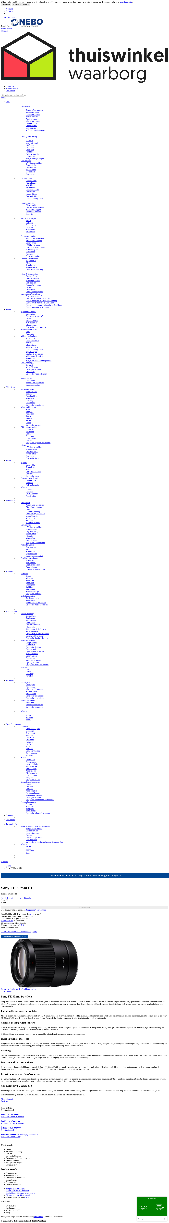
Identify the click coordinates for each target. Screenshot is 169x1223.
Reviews (4, 1101)
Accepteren (17, 4)
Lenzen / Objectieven (34, 837)
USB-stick (30, 737)
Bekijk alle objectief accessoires (38, 443)
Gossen (29, 671)
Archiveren (30, 287)
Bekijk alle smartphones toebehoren (40, 800)
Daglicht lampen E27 (34, 625)
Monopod (29, 578)
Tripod (28, 576)
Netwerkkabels (31, 764)
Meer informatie (126, 2)
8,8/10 (26, 1197)
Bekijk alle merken (33, 425)
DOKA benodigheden (34, 292)
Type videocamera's (28, 312)
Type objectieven (27, 389)
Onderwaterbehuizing (34, 269)
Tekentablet (30, 733)
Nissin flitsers (31, 187)
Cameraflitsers (26, 178)
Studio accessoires (28, 640)
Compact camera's (33, 114)
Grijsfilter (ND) (32, 167)
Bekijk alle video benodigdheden (38, 360)
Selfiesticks (30, 358)
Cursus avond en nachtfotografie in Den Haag (44, 305)
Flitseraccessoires (27, 203)
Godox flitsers (31, 194)
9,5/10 (21, 925)
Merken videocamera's (29, 329)
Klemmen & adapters (34, 660)
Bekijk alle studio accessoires (37, 665)
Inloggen (9, 11)
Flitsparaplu (30, 627)
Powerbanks (30, 232)
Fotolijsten (30, 560)
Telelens (29, 394)
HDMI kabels (31, 769)
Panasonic (30, 334)
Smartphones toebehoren (30, 782)
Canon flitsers (31, 181)
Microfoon (30, 746)
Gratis (3, 918)
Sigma (28, 416)
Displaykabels (31, 773)
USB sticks (30, 156)
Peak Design (31, 496)
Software (29, 755)
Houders (29, 784)
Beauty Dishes (31, 656)
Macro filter (30, 172)
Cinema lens (30, 380)
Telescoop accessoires (34, 705)
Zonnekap (30, 436)
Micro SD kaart (32, 143)
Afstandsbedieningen (34, 241)
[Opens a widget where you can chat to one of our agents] (152, 1209)
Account (9, 9)
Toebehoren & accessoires (36, 603)
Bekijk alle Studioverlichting (37, 638)
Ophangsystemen (32, 662)
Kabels (23, 757)
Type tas (24, 463)
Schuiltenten (30, 265)
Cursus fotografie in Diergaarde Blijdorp (41, 301)
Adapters (29, 777)
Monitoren (30, 731)
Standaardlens (31, 392)
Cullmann (29, 491)
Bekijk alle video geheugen (36, 374)
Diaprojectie (30, 289)
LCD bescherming (33, 245)
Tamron (29, 418)
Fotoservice (10, 91)
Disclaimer (38, 1217)
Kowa (28, 720)
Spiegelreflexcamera (34, 829)
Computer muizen (33, 751)
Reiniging (29, 254)
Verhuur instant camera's (35, 130)
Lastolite (29, 669)
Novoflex (29, 676)
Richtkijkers (30, 687)
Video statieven (32, 347)
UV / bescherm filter (34, 163)
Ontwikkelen (31, 283)
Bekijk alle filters (32, 458)
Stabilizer (29, 587)
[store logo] (27, 26)
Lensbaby (29, 400)
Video (8, 309)
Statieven (9, 571)
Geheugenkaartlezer (33, 154)
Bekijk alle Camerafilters (35, 543)
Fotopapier (30, 809)
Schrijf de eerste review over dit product (16, 898)
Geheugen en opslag (29, 136)
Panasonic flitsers (32, 196)
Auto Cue (29, 343)
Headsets (29, 786)
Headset (29, 744)
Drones (28, 318)
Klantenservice (12, 88)
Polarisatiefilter (31, 165)
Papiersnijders (31, 567)
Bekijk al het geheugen (35, 158)
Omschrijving (6, 991)
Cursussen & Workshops (30, 294)
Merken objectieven (28, 407)
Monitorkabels (31, 766)
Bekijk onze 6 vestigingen (35, 910)
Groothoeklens (31, 396)
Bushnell (29, 717)
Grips (28, 509)
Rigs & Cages (31, 352)
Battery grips (31, 225)
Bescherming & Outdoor (35, 247)
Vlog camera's (31, 126)
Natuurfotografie (27, 545)
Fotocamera (25, 106)
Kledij (28, 263)
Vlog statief (30, 589)
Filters (23, 445)
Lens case (29, 474)
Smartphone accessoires (35, 795)
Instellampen (31, 620)
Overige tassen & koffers (30, 478)
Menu (3, 97)
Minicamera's (31, 128)
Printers (29, 804)
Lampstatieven (31, 642)
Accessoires (10, 500)
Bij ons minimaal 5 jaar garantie (18, 1195)
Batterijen (29, 227)
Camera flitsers (31, 840)
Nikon (28, 420)
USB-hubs (30, 740)
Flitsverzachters (32, 205)
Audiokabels (31, 771)
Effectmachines (32, 654)
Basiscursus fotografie (34, 296)
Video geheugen (27, 363)
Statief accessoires (28, 596)
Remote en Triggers (33, 209)
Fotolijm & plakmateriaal (35, 569)
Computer (25, 726)
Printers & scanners (28, 802)
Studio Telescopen (28, 700)
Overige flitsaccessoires (35, 207)
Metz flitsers (30, 185)
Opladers (29, 223)
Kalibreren (30, 735)
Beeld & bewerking (13, 724)
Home (8, 866)
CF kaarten (30, 147)
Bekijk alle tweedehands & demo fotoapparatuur (44, 842)
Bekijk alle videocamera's (36, 327)
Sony (28, 332)
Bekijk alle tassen (32, 476)
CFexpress (30, 150)
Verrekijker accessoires (35, 696)
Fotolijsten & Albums (29, 558)
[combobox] (12, 95)
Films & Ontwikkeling (29, 274)
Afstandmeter (31, 694)
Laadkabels (30, 760)
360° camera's (31, 323)
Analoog (29, 835)
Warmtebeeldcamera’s (34, 689)
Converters (30, 429)
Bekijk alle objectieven (35, 405)
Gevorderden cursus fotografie (37, 298)
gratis (32, 914)
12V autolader (31, 775)
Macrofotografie (32, 249)
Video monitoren (32, 340)
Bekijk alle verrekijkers (35, 698)
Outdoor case (31, 480)
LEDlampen (30, 622)
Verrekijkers (10, 680)
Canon (28, 423)
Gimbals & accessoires (34, 354)
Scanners (29, 806)
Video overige (26, 378)
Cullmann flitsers (32, 189)
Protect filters (31, 170)
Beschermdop (31, 174)
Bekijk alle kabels (33, 780)
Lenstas (29, 440)
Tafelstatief (30, 583)
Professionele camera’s (34, 316)
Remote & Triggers (33, 647)
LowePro (29, 489)
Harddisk (29, 152)
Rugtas (28, 469)
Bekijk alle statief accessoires (37, 605)
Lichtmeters (30, 645)
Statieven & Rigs (32, 591)
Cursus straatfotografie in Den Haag (40, 303)
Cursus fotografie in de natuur (37, 307)
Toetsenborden (31, 753)
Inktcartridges (31, 811)
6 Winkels (10, 86)
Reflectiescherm (32, 631)
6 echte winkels (7, 921)
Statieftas (29, 483)
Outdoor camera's (32, 123)
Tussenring (30, 432)
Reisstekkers (31, 229)
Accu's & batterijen (28, 218)
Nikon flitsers (31, 183)
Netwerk (29, 742)
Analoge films (31, 276)
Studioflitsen (31, 616)
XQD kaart (30, 145)
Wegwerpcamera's (33, 121)
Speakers (29, 749)
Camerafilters (26, 161)
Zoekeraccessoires (33, 256)
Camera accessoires (28, 236)
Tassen (8, 460)
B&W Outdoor (31, 494)
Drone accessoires (33, 385)
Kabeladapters (31, 791)
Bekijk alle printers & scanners (38, 813)
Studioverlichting (27, 614)
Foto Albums (31, 563)
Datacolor (29, 674)
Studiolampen (31, 618)
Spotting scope (31, 691)
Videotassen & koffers (34, 356)
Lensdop (29, 434)
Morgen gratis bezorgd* (15, 1188)
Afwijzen (26, 4)
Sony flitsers (30, 192)
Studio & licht (11, 611)
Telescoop (30, 702)
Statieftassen (30, 600)
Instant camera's (32, 117)
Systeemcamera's (32, 112)
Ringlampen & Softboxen (36, 629)
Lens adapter (31, 438)
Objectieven (10, 387)
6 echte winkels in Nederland (17, 1191)
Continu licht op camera (35, 198)
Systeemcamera (32, 831)
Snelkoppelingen (32, 598)
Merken (24, 487)
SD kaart (29, 141)
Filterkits (29, 536)
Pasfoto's (9, 815)
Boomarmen (30, 658)
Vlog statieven (31, 345)
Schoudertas (30, 467)
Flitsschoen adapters (33, 212)
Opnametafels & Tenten (35, 651)
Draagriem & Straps (33, 471)
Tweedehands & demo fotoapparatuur (35, 826)
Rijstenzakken (31, 267)
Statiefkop (30, 580)
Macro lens (30, 398)
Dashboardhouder (33, 793)
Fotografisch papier (33, 285)
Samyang (29, 412)
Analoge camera (32, 119)
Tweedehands (11, 824)
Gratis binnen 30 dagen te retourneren (20, 1193)
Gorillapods (30, 585)
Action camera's (32, 321)
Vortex (28, 715)
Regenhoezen (31, 261)
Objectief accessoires (29, 427)
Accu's (28, 221)
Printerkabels (31, 762)
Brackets (29, 214)
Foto (8, 102)
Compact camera (32, 833)
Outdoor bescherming (29, 258)
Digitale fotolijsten (33, 565)
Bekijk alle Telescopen (34, 707)
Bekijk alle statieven (33, 594)
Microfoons (30, 252)
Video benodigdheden (29, 336)
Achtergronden (31, 649)
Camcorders (30, 314)
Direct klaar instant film (35, 278)
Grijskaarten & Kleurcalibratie (37, 634)
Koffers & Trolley (33, 485)
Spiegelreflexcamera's (34, 110)
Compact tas (30, 465)
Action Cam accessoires (35, 238)
